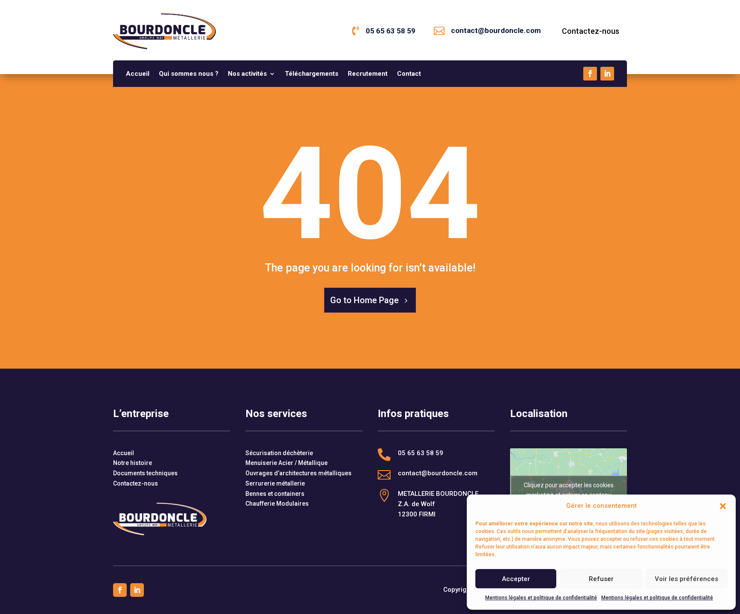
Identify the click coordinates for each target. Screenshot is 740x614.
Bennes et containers (274, 493)
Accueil (137, 74)
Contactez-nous (590, 31)
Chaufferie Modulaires (277, 503)
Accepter (516, 579)
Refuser (601, 579)
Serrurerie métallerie (275, 483)
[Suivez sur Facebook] (590, 73)
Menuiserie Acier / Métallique (286, 462)
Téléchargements (311, 74)
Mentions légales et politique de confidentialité (541, 598)
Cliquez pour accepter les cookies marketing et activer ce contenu (569, 490)
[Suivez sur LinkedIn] (607, 73)
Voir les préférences (686, 579)
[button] (723, 506)
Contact (409, 74)
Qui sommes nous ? (188, 74)
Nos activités (247, 74)
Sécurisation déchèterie (279, 453)
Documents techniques (145, 473)
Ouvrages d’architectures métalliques (298, 473)
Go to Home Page (364, 300)
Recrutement (368, 74)
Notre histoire (132, 462)
